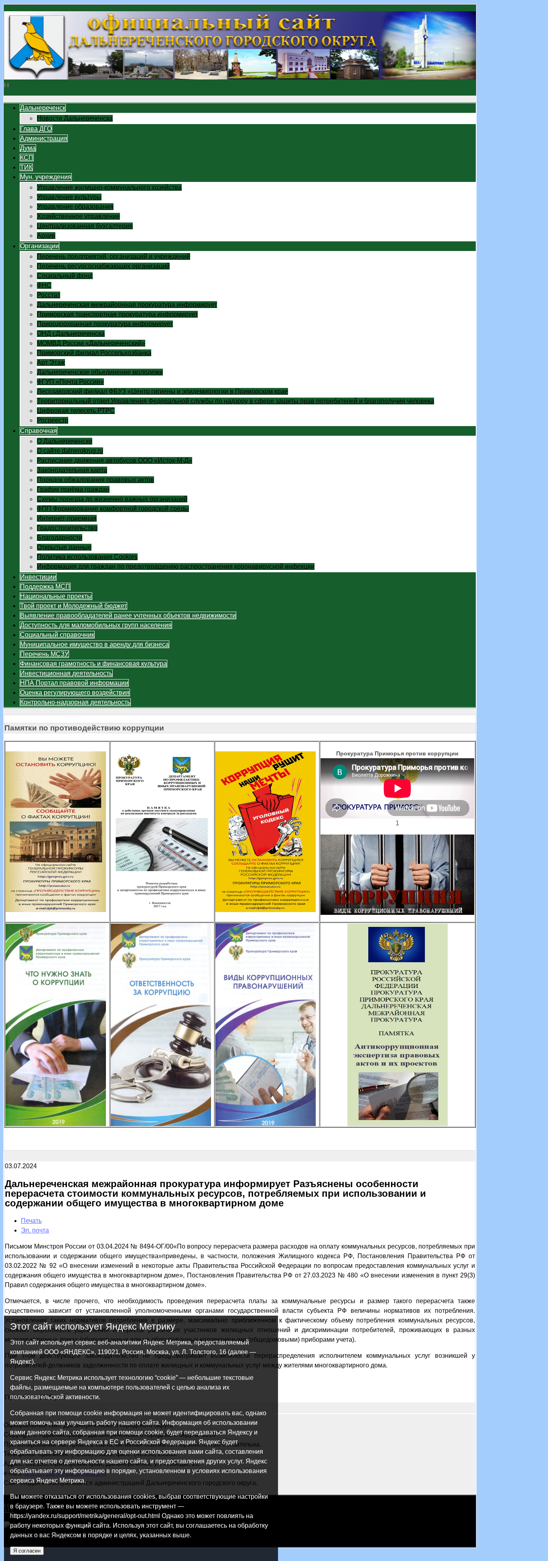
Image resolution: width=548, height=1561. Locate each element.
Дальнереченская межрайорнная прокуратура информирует (127, 304)
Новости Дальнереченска (75, 118)
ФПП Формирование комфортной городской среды (113, 508)
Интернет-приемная (67, 518)
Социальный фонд (65, 275)
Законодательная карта (72, 470)
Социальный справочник (57, 634)
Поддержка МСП (45, 586)
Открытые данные (64, 547)
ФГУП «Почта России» (70, 381)
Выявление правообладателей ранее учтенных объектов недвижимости (128, 615)
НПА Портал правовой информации (74, 682)
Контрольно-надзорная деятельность (75, 702)
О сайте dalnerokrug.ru (70, 450)
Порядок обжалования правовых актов (95, 479)
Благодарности (59, 537)
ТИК (26, 167)
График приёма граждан (73, 489)
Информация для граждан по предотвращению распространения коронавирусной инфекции (176, 566)
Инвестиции (38, 576)
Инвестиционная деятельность (66, 673)
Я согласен (27, 1551)
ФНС (44, 285)
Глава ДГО (36, 128)
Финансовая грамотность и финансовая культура (93, 663)
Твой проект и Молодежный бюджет (73, 605)
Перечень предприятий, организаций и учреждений (113, 256)
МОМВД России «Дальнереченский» (91, 343)
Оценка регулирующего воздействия (75, 692)
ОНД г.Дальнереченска (71, 333)
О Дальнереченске (64, 441)
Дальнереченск (42, 107)
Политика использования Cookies (87, 556)
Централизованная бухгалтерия (85, 225)
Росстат (48, 295)
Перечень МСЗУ (44, 654)
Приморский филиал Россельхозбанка (94, 352)
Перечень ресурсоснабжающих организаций (103, 266)
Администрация (43, 138)
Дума (28, 148)
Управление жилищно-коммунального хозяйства (109, 187)
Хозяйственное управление (78, 216)
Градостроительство (67, 527)
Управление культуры (69, 197)
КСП (26, 157)
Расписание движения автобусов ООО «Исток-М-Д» (114, 460)
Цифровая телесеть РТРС (76, 410)
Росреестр (52, 420)
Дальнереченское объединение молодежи (100, 372)
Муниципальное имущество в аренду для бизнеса (94, 644)
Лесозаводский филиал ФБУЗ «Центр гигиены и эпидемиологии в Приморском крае (162, 391)
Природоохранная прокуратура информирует (105, 323)
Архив (46, 235)
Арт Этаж (51, 362)
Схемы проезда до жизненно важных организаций (112, 499)
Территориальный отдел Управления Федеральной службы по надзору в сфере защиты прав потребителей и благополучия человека (235, 401)
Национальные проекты (56, 596)
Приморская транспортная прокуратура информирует (117, 314)
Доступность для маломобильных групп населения (96, 625)
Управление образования (75, 206)
